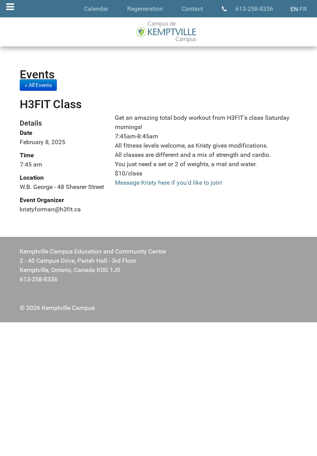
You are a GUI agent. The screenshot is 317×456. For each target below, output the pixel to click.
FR (303, 9)
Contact (192, 8)
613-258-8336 (254, 8)
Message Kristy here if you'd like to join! (168, 182)
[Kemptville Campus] (158, 31)
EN (294, 9)
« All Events (38, 85)
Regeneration (145, 8)
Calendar (96, 8)
